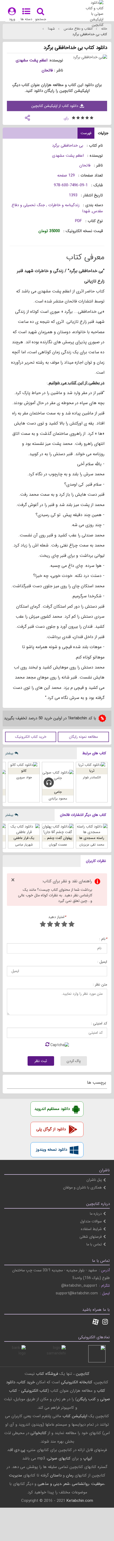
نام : (103, 939)
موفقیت (97, 1484)
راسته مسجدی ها (91, 838)
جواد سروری (24, 777)
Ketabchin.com (80, 1501)
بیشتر (9, 753)
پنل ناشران (94, 1180)
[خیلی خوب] (50, 925)
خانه (103, 28)
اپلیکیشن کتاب (75, 1416)
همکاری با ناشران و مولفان (82, 1187)
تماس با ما (94, 1244)
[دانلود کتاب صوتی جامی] (57, 775)
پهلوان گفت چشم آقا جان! (53, 838)
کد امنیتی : (99, 1023)
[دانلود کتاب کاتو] (24, 765)
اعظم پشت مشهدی (31, 60)
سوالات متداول (91, 1221)
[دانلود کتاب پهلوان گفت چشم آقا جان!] (57, 829)
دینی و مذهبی (49, 1484)
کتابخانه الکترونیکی (76, 1382)
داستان (56, 1475)
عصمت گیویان (58, 844)
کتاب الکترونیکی (34, 1391)
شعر (66, 1484)
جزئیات (103, 133)
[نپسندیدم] (64, 925)
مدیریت (15, 1475)
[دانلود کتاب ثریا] (91, 765)
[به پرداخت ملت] (17, 1353)
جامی (58, 792)
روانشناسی (80, 1484)
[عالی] (43, 925)
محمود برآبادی (58, 798)
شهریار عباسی (24, 844)
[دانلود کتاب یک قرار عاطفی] (24, 829)
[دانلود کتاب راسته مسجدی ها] (91, 829)
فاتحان (47, 70)
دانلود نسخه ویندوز (51, 1149)
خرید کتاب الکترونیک (30, 737)
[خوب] (57, 925)
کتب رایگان (86, 1399)
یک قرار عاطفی (24, 838)
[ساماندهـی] (57, 1353)
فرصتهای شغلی (91, 1237)
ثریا (91, 771)
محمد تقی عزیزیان (91, 844)
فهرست (86, 133)
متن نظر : (100, 984)
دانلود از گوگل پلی (51, 1129)
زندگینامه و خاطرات (63, 205)
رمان (69, 1475)
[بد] (71, 925)
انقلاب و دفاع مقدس (78, 28)
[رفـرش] (47, 1045)
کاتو (24, 771)
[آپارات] (95, 1322)
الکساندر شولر (92, 777)
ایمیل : (102, 962)
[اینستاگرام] (105, 1322)
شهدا (51, 28)
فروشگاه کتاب (47, 1374)
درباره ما (96, 1214)
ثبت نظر (40, 1061)
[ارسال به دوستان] (27, 117)
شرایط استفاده (91, 1229)
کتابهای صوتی (59, 1458)
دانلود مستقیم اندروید (52, 1109)
